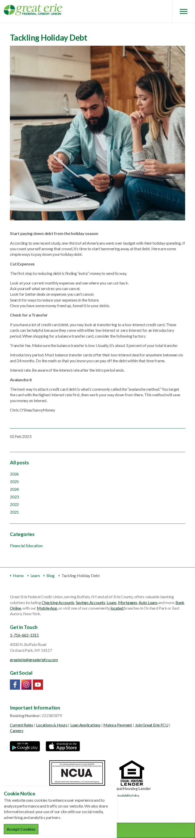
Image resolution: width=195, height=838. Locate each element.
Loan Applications (85, 724)
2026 (14, 473)
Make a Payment (117, 724)
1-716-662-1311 (24, 635)
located (117, 608)
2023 (14, 496)
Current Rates (21, 724)
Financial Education (26, 545)
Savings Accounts (90, 602)
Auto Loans (148, 602)
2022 (14, 504)
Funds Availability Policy (124, 795)
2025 (14, 481)
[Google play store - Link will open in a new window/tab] (25, 746)
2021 (14, 512)
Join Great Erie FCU (151, 724)
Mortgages (127, 602)
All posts (19, 462)
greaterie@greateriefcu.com (34, 659)
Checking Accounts (58, 602)
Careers (16, 730)
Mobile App (47, 608)
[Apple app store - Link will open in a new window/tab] (63, 746)
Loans (112, 602)
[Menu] (183, 11)
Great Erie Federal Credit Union (33, 9)
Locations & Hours (51, 724)
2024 (14, 489)
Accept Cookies (21, 829)
